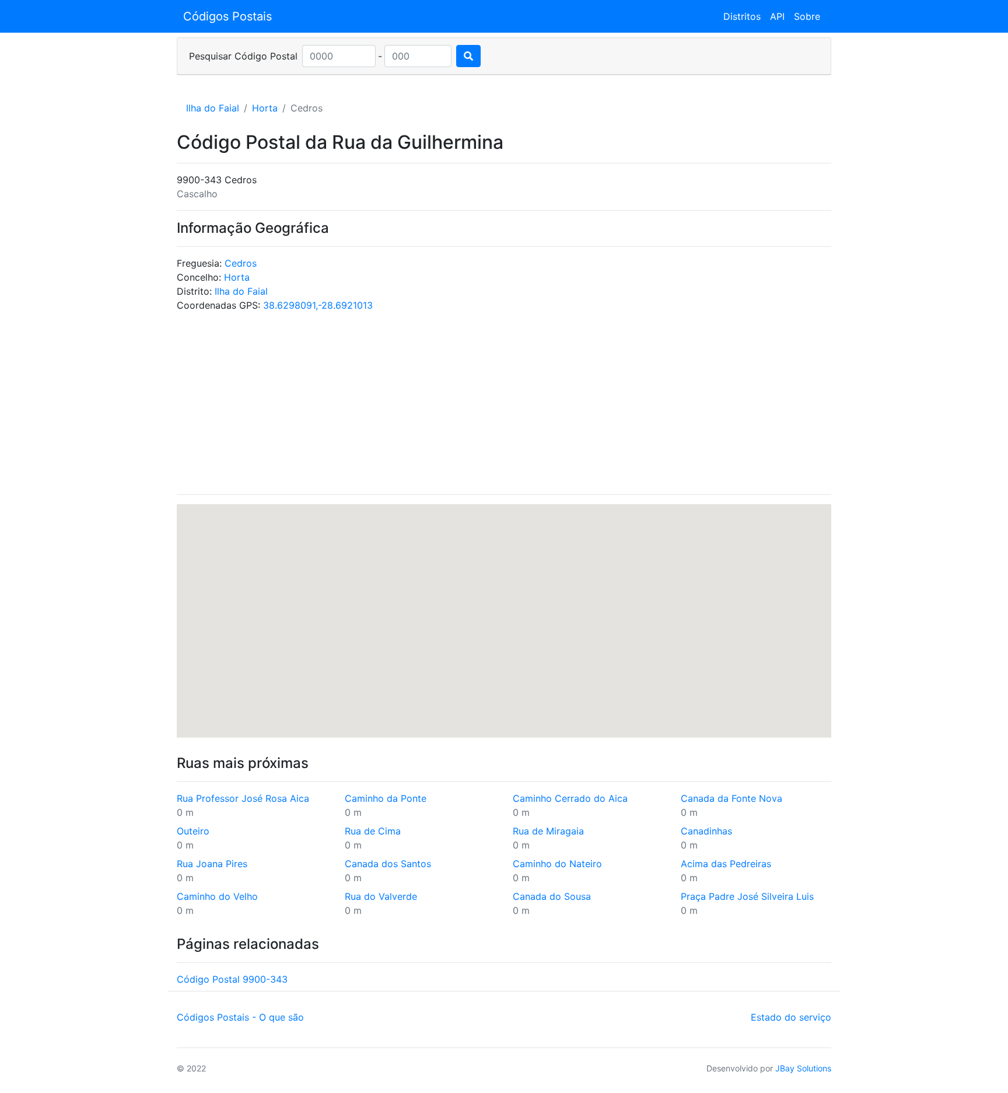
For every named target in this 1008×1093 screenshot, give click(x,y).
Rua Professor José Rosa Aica (243, 798)
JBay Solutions (803, 1068)
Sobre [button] (807, 16)
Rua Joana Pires (212, 863)
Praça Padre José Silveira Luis (747, 896)
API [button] (777, 16)
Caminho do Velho (217, 896)
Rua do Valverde (381, 896)
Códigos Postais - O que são (240, 1017)
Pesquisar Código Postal (243, 56)
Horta (265, 108)
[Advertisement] (504, 403)
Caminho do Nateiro (557, 863)
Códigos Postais (227, 16)
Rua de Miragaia (548, 831)
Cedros (241, 263)
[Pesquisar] (468, 56)
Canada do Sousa (552, 896)
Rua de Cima (373, 831)
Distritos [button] (742, 16)
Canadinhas (706, 831)
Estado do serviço (791, 1017)
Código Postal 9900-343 (232, 979)
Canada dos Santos (388, 863)
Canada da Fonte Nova (731, 798)
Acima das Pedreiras (726, 863)
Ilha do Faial (212, 108)
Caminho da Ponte (385, 798)
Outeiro (193, 831)
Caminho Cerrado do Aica (570, 798)
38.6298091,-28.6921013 (318, 305)
